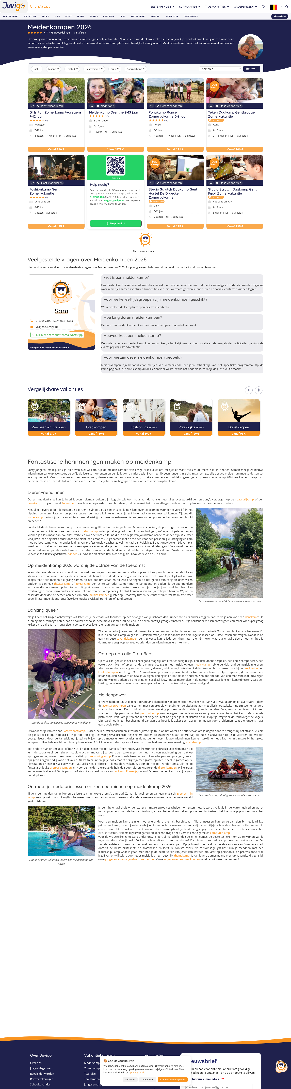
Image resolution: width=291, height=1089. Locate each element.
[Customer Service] (281, 1066)
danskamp (251, 617)
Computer (172, 16)
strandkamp (193, 742)
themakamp (181, 855)
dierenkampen (167, 767)
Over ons (36, 1063)
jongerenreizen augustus (121, 859)
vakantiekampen (127, 638)
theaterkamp (62, 584)
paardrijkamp (245, 499)
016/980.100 (42, 6)
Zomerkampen (93, 1068)
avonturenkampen (114, 705)
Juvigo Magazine (40, 1068)
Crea (122, 16)
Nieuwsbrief (280, 16)
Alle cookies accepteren (172, 1079)
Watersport (138, 16)
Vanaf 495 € (56, 226)
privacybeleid (137, 1072)
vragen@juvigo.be (114, 200)
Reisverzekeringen (41, 1079)
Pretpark (108, 16)
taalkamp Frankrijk (125, 771)
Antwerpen (68, 503)
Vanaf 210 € (56, 149)
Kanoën (72, 554)
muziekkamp (202, 664)
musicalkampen (99, 595)
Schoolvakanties (40, 1084)
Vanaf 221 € (175, 149)
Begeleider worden (42, 1074)
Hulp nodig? (117, 223)
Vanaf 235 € (175, 226)
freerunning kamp (99, 756)
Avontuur (30, 16)
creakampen (252, 668)
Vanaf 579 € (115, 149)
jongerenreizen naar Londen (182, 859)
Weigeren (130, 1079)
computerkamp (220, 833)
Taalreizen (90, 1074)
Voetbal (156, 16)
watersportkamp (74, 731)
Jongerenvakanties (96, 1084)
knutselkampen (108, 672)
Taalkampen (92, 1079)
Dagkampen (191, 16)
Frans (80, 16)
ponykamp (34, 503)
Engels (94, 16)
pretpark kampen (61, 767)
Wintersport (11, 16)
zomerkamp (35, 517)
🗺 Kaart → (252, 68)
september (148, 859)
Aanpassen (148, 1079)
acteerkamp (83, 584)
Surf (57, 16)
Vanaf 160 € (235, 149)
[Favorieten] (263, 6)
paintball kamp (149, 713)
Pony (68, 16)
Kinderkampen (93, 1063)
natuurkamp (90, 531)
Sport (45, 16)
